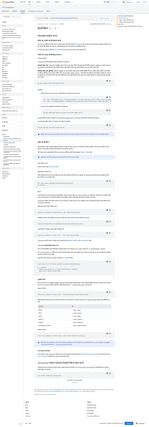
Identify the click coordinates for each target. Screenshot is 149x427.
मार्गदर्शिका (22, 11)
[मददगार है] (107, 24)
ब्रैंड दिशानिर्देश (90, 413)
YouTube (27, 416)
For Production (8, 7)
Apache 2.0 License (99, 389)
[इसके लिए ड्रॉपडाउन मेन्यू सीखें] (33, 2)
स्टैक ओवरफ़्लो (90, 410)
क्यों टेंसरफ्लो (68, 2)
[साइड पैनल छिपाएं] (21, 424)
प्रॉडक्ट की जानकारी (91, 408)
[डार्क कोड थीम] (107, 81)
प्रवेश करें (145, 2)
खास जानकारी (5, 11)
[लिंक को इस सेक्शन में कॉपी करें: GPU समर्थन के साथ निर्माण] (52, 351)
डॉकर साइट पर (53, 167)
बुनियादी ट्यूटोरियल (73, 240)
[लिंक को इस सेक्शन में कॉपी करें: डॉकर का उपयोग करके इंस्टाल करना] (63, 41)
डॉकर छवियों (77, 44)
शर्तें (26, 423)
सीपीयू (82, 152)
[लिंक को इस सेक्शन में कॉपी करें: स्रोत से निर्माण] (50, 142)
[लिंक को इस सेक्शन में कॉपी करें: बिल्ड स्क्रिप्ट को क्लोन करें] (52, 172)
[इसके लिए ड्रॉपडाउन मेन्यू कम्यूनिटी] (61, 2)
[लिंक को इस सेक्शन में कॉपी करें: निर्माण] (42, 192)
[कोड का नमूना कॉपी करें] (110, 81)
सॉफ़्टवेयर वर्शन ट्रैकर (91, 405)
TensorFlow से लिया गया (93, 416)
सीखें (29, 2)
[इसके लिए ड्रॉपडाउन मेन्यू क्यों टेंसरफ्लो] (73, 2)
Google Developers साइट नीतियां (51, 391)
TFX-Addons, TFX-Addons (35, 11)
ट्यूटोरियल (14, 11)
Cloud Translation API (65, 18)
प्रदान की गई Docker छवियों (91, 354)
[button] (10, 118)
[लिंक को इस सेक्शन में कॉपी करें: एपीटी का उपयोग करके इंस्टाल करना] (63, 55)
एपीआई (38, 2)
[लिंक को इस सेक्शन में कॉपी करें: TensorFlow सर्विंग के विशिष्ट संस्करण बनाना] (60, 245)
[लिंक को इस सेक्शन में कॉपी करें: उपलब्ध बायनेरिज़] (48, 58)
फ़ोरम (26, 408)
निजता (29, 423)
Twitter (27, 413)
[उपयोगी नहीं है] (110, 24)
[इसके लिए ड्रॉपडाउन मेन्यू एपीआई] (42, 2)
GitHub (138, 2)
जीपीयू (87, 152)
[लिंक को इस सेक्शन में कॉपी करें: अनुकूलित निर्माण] (47, 279)
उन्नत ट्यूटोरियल (85, 240)
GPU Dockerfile (42, 356)
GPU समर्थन (57, 50)
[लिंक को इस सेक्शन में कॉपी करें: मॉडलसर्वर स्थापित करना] (59, 36)
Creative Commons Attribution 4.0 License (71, 389)
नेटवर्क (47, 2)
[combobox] (111, 2)
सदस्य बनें (129, 423)
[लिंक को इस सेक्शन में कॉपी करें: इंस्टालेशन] (44, 90)
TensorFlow (40, 24)
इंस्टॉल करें (22, 2)
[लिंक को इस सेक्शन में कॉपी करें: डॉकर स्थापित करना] (49, 163)
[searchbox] (11, 16)
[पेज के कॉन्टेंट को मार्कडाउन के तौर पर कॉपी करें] (55, 28)
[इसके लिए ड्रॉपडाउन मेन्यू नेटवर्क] (51, 2)
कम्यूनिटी (57, 2)
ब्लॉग (26, 405)
